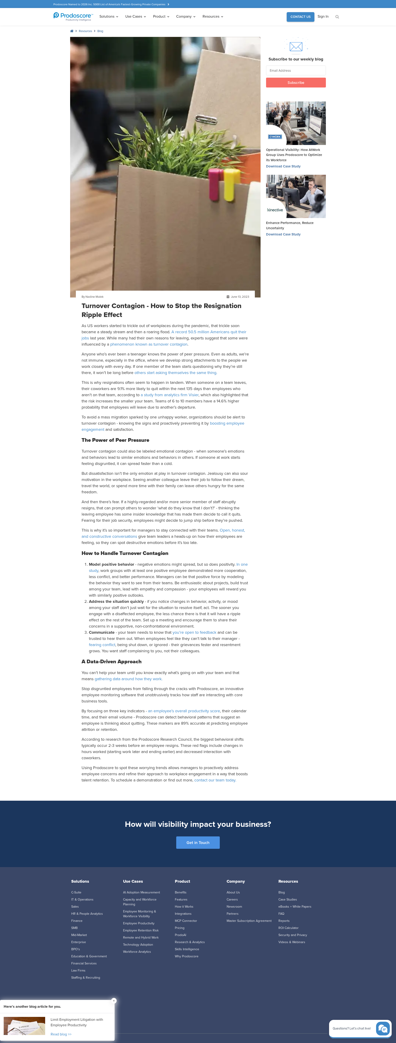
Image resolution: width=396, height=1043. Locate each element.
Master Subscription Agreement (249, 920)
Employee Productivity (138, 923)
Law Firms (78, 970)
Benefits (181, 892)
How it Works (184, 906)
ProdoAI (180, 935)
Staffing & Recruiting (85, 977)
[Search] (337, 17)
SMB (74, 928)
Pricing (179, 928)
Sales (75, 906)
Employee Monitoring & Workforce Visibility (139, 914)
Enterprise (78, 942)
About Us (233, 892)
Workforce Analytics (137, 951)
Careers (232, 899)
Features (181, 899)
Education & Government (89, 956)
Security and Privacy (292, 935)
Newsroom (234, 906)
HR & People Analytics (87, 913)
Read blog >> (61, 1034)
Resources (85, 31)
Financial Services (84, 963)
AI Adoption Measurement (141, 892)
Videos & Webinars (291, 942)
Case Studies (287, 899)
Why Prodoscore (186, 956)
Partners (233, 913)
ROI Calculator (288, 928)
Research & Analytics (190, 942)
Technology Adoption (138, 944)
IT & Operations (82, 899)
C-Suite (76, 892)
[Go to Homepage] (73, 16)
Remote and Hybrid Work (141, 937)
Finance (76, 920)
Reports (284, 920)
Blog (100, 31)
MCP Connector (186, 920)
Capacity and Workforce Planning (140, 902)
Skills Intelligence (187, 949)
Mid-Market (79, 935)
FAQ (281, 913)
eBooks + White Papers (294, 906)
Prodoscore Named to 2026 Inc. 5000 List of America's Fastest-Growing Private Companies (109, 4)
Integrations (183, 913)
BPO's (75, 949)
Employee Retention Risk (141, 930)
